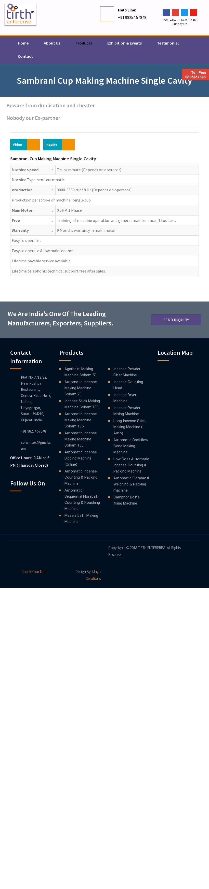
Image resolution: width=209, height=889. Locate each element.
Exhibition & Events (124, 43)
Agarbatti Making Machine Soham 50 (80, 372)
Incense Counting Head (128, 385)
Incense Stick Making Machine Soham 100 (82, 404)
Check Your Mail (33, 571)
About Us (52, 43)
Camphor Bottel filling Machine (126, 500)
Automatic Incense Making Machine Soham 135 (80, 420)
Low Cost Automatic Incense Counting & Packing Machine (131, 465)
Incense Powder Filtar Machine (126, 372)
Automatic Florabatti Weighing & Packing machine (131, 484)
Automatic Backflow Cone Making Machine (130, 446)
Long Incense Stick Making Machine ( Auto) (129, 427)
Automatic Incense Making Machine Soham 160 (80, 439)
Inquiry (51, 145)
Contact (25, 56)
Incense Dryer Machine (124, 398)
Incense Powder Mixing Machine (126, 411)
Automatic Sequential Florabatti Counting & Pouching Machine (82, 499)
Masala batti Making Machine (81, 518)
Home (23, 43)
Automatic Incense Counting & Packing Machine (80, 477)
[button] (176, 319)
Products (83, 43)
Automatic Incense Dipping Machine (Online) (80, 458)
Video (17, 145)
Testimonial (168, 43)
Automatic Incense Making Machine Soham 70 (80, 388)
